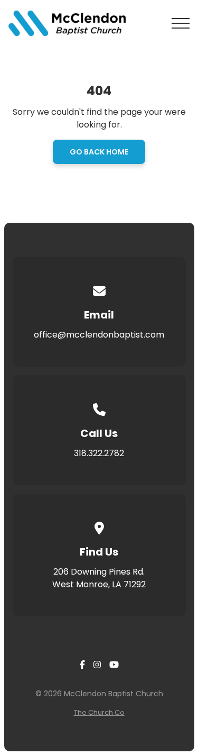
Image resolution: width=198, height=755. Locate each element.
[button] (181, 23)
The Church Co (99, 712)
